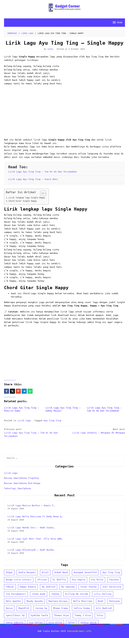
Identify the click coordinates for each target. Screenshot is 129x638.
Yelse (71, 622)
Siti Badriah (104, 608)
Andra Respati (27, 572)
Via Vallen (36, 622)
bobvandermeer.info (79, 631)
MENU (119, 22)
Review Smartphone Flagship (21, 478)
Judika (55, 594)
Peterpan (114, 601)
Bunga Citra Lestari (18, 579)
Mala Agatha (13, 601)
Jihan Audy (38, 594)
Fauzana (114, 579)
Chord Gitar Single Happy (23, 201)
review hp (41, 608)
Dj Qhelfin (59, 579)
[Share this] (6, 391)
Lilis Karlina (102, 594)
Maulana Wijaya (58, 601)
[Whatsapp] (30, 391)
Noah (100, 601)
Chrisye (42, 579)
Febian (10, 586)
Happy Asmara (28, 586)
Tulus (100, 615)
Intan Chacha (88, 586)
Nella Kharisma (82, 601)
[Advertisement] (64, 111)
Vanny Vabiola (14, 622)
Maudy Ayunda (35, 601)
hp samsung (68, 586)
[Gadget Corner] (64, 7)
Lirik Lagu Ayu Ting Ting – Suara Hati (33, 179)
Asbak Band (61, 572)
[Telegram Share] (24, 391)
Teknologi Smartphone (17, 488)
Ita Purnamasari (16, 594)
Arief (45, 572)
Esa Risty (97, 579)
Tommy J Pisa (83, 615)
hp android (48, 586)
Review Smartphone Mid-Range (22, 483)
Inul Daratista (111, 586)
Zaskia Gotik (88, 622)
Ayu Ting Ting (52, 420)
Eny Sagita (78, 579)
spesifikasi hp (15, 615)
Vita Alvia (55, 622)
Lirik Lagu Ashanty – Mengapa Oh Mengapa (99, 431)
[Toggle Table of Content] (41, 193)
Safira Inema (82, 608)
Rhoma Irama (60, 608)
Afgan (9, 572)
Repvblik (23, 608)
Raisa (9, 608)
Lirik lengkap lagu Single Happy (27, 198)
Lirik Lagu (24, 420)
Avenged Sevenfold (85, 572)
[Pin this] (18, 391)
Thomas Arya (61, 615)
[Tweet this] (12, 391)
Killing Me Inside (76, 594)
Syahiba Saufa (39, 615)
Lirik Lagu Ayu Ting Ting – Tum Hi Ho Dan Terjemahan (42, 171)
